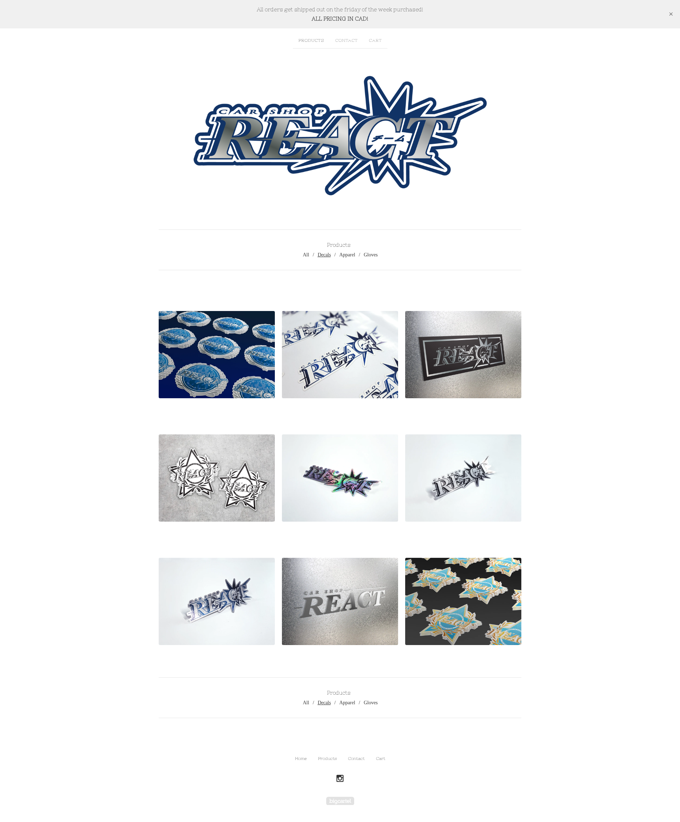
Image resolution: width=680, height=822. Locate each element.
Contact (346, 40)
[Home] (340, 135)
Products (311, 40)
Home (301, 758)
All (306, 254)
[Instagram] (340, 778)
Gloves (371, 254)
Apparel (347, 254)
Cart (375, 40)
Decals (324, 254)
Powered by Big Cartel (340, 801)
